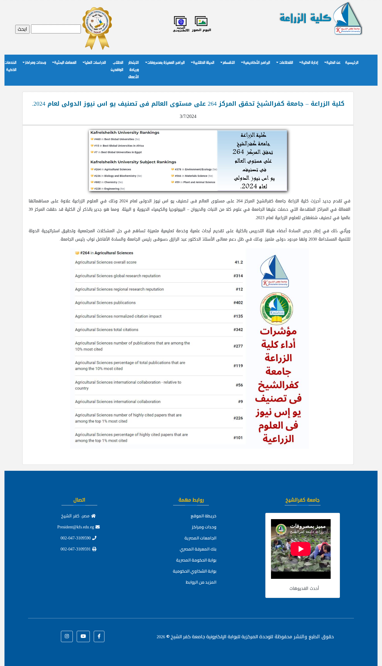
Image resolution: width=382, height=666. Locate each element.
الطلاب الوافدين (117, 66)
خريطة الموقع (203, 516)
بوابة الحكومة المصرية (196, 560)
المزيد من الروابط (201, 582)
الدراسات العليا (95, 63)
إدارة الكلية (309, 63)
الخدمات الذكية (10, 66)
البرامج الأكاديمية (256, 63)
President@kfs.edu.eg (76, 527)
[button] (99, 636)
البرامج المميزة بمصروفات (166, 63)
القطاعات (285, 63)
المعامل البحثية (65, 63)
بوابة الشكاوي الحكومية (194, 571)
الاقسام (229, 63)
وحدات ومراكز (35, 63)
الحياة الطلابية (203, 63)
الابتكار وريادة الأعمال (133, 70)
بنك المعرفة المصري (198, 549)
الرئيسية (351, 63)
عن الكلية (333, 63)
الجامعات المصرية (200, 538)
